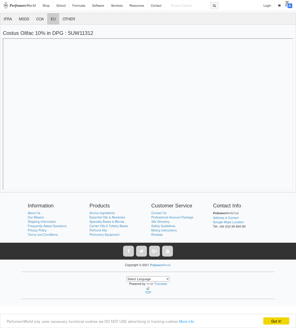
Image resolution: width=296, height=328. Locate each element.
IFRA (8, 18)
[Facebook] (128, 251)
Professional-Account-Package (172, 217)
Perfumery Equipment (104, 234)
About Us (34, 213)
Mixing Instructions (164, 230)
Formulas (78, 5)
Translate (160, 283)
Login (267, 5)
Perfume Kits (98, 230)
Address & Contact (226, 217)
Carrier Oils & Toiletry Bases (108, 226)
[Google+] (154, 251)
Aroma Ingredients (102, 213)
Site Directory (160, 221)
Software (98, 5)
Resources (136, 5)
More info (186, 321)
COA (40, 18)
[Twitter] (141, 251)
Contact (156, 5)
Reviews (157, 234)
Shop (46, 5)
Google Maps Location (228, 222)
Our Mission (36, 217)
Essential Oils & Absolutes (107, 217)
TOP (148, 292)
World (23, 5)
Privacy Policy (37, 230)
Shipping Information (42, 221)
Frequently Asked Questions (47, 226)
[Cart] (279, 5)
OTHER (69, 18)
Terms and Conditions (43, 234)
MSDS (24, 18)
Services (117, 5)
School (61, 5)
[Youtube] (167, 251)
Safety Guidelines (163, 226)
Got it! (276, 321)
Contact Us (158, 213)
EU (53, 18)
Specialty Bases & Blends (106, 221)
